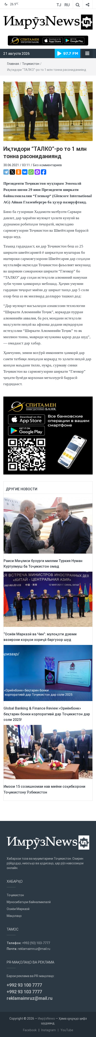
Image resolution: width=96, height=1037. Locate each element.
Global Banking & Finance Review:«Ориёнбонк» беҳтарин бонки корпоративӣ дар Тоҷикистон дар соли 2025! (47, 714)
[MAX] (37, 172)
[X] (12, 172)
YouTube (67, 1030)
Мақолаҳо (14, 916)
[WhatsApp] (31, 172)
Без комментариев (47, 165)
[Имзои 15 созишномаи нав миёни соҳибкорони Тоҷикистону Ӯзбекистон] (48, 752)
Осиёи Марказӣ (18, 909)
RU (67, 4)
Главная (13, 63)
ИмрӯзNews (46, 1018)
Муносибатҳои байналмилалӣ (29, 902)
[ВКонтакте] (24, 172)
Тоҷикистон (30, 63)
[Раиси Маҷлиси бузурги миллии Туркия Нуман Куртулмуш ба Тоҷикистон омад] (48, 525)
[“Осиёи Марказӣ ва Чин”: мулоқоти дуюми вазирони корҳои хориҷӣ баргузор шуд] (48, 599)
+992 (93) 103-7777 (36, 943)
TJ (58, 4)
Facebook (30, 1030)
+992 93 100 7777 (24, 985)
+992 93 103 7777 (24, 991)
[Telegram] (6, 172)
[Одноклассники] (18, 172)
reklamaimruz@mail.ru (34, 949)
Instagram (48, 1030)
